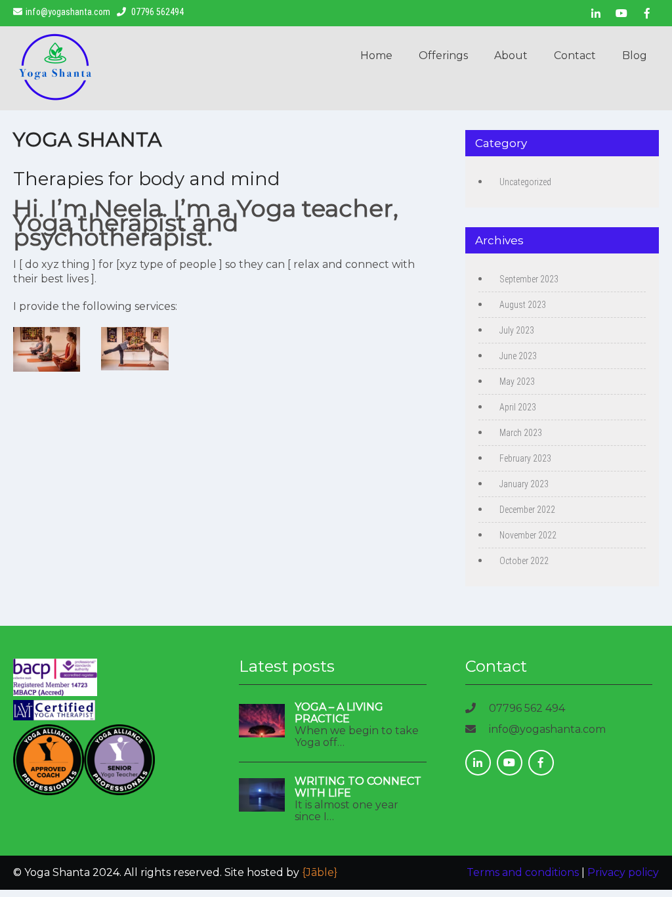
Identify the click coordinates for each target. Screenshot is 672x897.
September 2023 (528, 279)
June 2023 (518, 356)
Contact (575, 55)
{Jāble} (319, 872)
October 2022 (524, 561)
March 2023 (520, 432)
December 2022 (527, 509)
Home (376, 55)
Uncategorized (525, 182)
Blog (634, 55)
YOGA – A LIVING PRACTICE (339, 713)
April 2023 (517, 407)
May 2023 (517, 381)
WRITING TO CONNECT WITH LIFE (358, 787)
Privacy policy (623, 872)
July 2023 (516, 330)
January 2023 (524, 484)
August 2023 (522, 304)
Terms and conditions (523, 872)
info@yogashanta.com (68, 12)
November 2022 (527, 535)
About (511, 55)
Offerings (443, 55)
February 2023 (525, 458)
